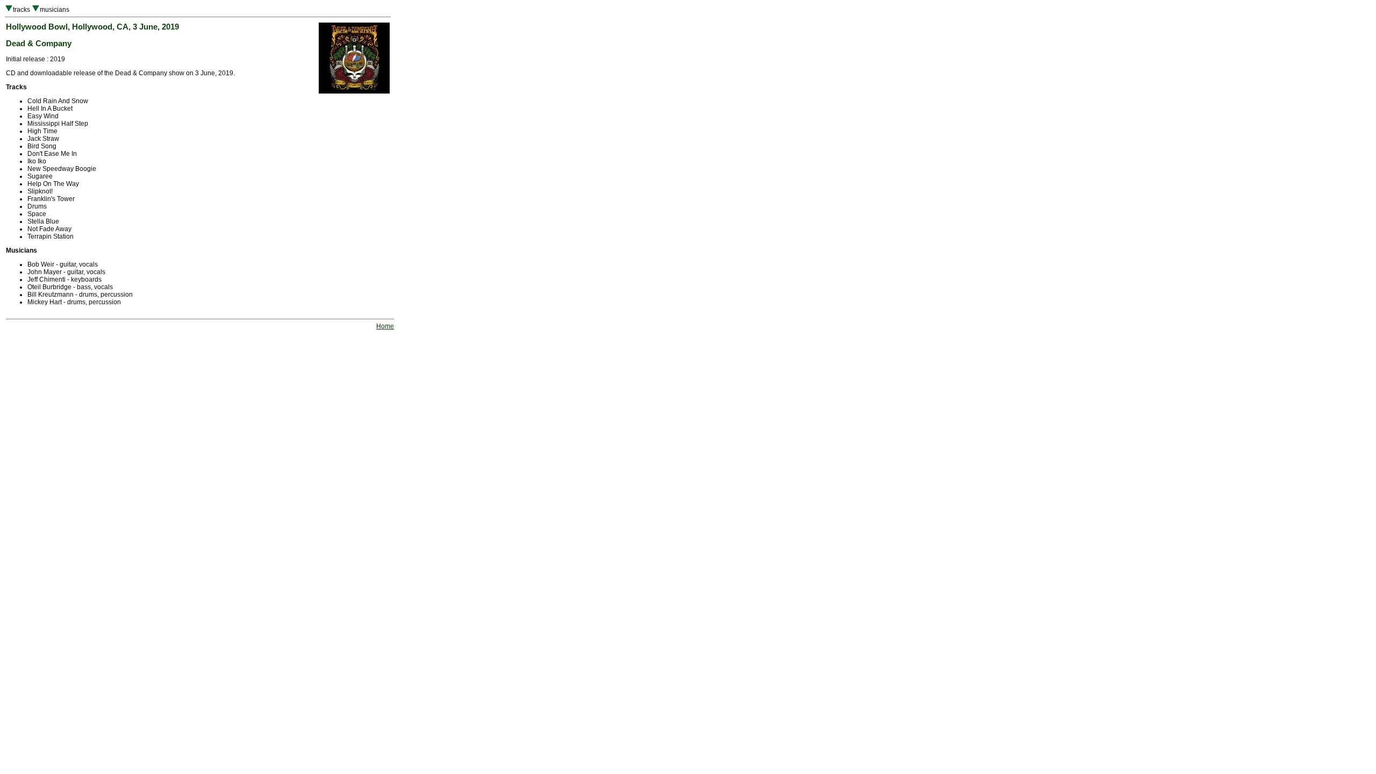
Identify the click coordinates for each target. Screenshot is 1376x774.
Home (385, 326)
